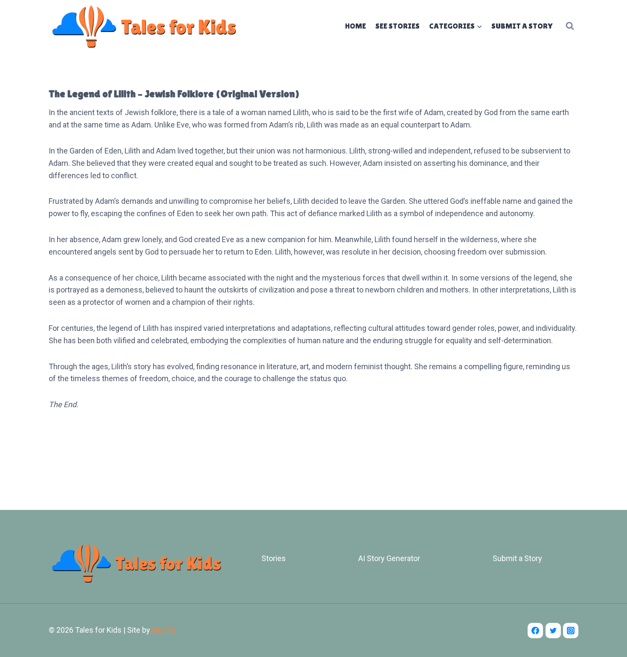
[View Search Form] (569, 26)
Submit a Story (521, 25)
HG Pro (164, 629)
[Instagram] (570, 630)
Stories (273, 558)
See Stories (397, 25)
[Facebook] (535, 630)
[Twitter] (553, 630)
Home (355, 25)
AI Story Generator (389, 558)
